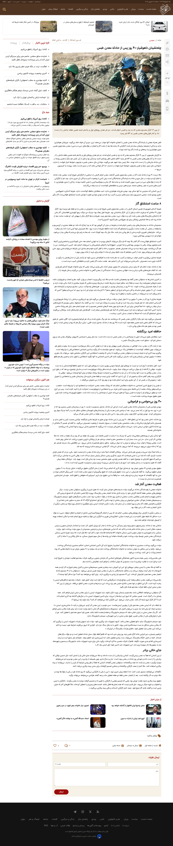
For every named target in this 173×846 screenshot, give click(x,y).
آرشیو (9, 1)
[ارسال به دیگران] (167, 55)
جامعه (63, 9)
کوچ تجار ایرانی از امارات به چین (133, 718)
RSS (4, 1)
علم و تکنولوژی (123, 9)
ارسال (61, 791)
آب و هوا (54, 825)
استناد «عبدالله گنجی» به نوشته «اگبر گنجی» (72, 718)
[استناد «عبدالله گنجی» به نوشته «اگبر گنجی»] (97, 722)
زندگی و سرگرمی (82, 9)
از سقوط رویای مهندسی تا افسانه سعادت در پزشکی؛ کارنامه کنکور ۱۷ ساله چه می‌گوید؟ (27, 241)
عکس (112, 9)
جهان (44, 9)
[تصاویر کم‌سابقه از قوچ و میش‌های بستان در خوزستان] (103, 26)
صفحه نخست (151, 9)
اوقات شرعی (65, 825)
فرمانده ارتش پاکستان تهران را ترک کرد (29, 97)
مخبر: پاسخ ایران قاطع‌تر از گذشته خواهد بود (128, 705)
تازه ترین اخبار (42, 43)
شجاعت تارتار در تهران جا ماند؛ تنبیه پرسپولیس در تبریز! (27, 181)
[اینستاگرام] (82, 811)
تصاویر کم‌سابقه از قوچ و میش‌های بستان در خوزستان (78, 23)
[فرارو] (164, 9)
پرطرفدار (26, 43)
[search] (4, 9)
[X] (90, 811)
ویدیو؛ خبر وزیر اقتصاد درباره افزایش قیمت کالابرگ (26, 166)
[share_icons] (167, 62)
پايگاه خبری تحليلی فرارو (81, 831)
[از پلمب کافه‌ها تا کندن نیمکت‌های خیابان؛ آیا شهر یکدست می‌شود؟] (26, 262)
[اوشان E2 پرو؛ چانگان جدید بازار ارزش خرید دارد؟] (159, 26)
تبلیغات (30, 1)
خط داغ (45, 112)
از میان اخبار (155, 699)
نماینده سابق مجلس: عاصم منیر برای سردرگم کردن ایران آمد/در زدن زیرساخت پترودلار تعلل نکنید (27, 58)
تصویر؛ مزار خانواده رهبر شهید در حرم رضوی (72, 705)
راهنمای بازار (95, 9)
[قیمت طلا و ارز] (167, 94)
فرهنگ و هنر (53, 9)
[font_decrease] (167, 82)
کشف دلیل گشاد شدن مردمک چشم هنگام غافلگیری (26, 90)
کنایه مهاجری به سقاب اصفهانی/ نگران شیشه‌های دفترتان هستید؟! (27, 149)
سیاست (141, 9)
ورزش (133, 9)
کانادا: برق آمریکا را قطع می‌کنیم (34, 49)
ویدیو (105, 9)
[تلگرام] (75, 811)
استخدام (37, 1)
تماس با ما (16, 1)
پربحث (13, 43)
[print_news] (167, 49)
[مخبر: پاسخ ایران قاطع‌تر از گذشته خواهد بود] (153, 709)
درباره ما (24, 1)
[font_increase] (167, 73)
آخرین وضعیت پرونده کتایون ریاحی (32, 73)
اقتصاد (71, 9)
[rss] (97, 811)
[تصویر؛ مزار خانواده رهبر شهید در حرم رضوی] (97, 709)
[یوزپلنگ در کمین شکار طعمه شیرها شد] (48, 26)
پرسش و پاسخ (78, 825)
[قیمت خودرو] (167, 101)
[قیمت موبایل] (167, 109)
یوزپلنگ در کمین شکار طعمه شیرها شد (25, 22)
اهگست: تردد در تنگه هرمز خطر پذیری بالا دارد (28, 66)
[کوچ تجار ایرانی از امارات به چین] (153, 722)
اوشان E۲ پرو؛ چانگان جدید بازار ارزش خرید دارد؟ (134, 23)
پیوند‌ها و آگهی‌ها (94, 825)
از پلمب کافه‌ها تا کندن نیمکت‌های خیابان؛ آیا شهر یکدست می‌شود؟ (28, 282)
